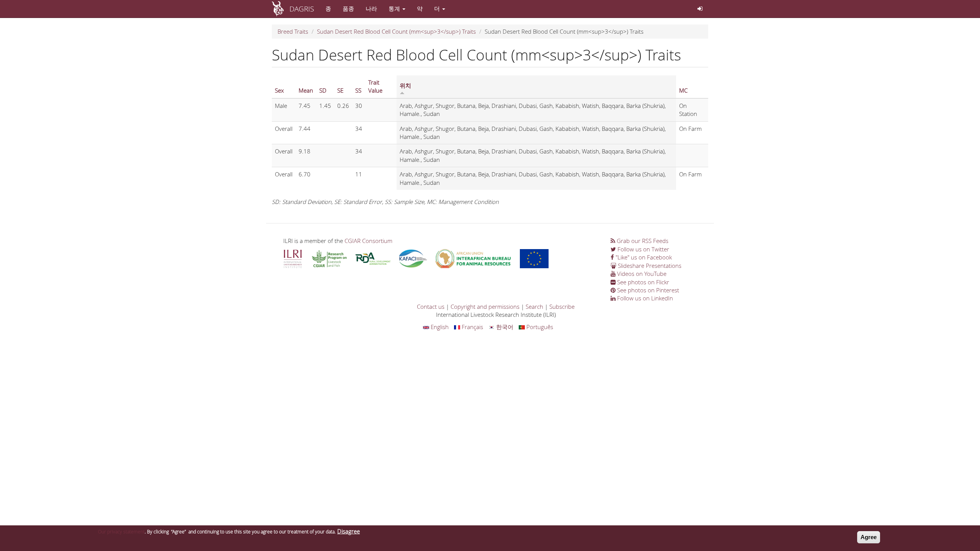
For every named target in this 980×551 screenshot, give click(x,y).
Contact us (430, 306)
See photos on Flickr (642, 282)
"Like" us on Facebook (643, 257)
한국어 (504, 327)
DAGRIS (301, 8)
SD (323, 90)
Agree (869, 537)
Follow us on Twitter (642, 249)
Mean (306, 90)
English (439, 327)
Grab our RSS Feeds (641, 241)
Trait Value (375, 86)
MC (683, 90)
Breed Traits (293, 31)
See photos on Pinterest (647, 290)
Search (534, 306)
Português (539, 327)
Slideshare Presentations (648, 265)
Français (471, 327)
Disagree (348, 531)
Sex (279, 90)
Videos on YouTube (641, 273)
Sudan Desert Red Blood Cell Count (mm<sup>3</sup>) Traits (396, 31)
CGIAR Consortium (368, 241)
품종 (348, 8)
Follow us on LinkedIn (644, 298)
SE (340, 90)
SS (358, 90)
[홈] (280, 8)
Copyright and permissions (485, 306)
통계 (395, 8)
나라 (371, 8)
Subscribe (562, 306)
